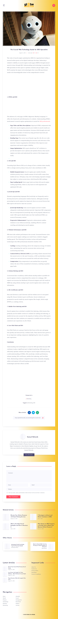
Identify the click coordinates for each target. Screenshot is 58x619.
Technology (5, 601)
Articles (17, 605)
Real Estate (18, 601)
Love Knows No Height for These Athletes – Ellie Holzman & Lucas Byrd (17, 573)
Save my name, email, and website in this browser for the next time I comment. (27, 492)
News (4, 596)
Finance (5, 600)
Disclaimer (34, 572)
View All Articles (29, 454)
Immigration (19, 600)
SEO (34, 402)
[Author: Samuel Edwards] (23, 436)
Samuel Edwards (32, 437)
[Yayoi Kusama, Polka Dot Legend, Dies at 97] (5, 580)
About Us (33, 567)
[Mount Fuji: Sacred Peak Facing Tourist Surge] (5, 568)
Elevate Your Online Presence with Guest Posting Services (19, 516)
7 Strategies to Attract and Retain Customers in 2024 (45, 516)
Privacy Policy (34, 570)
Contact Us (34, 568)
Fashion (17, 603)
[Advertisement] (29, 85)
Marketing (29, 398)
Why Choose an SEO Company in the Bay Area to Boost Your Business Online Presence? (46, 525)
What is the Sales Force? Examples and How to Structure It (19, 525)
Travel (17, 598)
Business (5, 603)
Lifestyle (18, 596)
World (4, 598)
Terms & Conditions (36, 574)
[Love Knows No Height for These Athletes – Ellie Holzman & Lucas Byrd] (5, 574)
